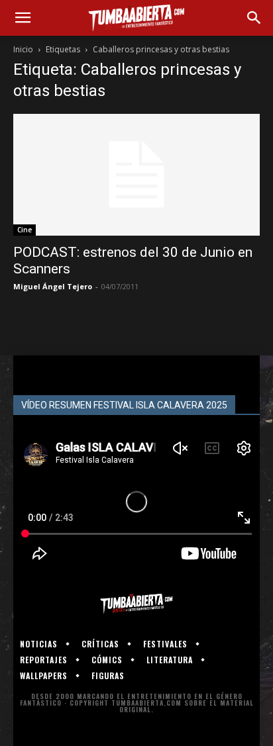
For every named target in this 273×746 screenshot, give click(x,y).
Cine (24, 229)
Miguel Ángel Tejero (52, 286)
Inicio (23, 49)
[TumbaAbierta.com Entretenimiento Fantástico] (136, 604)
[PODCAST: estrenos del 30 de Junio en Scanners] (136, 175)
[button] (22, 18)
